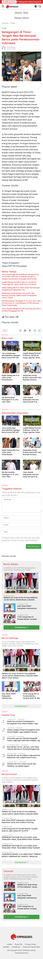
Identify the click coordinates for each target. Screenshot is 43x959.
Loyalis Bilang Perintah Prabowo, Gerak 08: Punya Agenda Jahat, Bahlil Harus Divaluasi (19, 283)
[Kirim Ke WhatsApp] (39, 330)
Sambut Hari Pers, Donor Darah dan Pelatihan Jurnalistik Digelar (21, 765)
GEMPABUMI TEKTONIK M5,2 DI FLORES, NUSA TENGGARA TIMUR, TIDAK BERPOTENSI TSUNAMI (21, 838)
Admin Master (11, 47)
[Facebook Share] (20, 330)
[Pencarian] (39, 6)
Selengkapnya (21, 627)
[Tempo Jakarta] (12, 6)
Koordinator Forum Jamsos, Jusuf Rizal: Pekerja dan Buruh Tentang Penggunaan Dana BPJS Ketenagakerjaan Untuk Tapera (23, 748)
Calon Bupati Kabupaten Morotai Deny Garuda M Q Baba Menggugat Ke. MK (21, 310)
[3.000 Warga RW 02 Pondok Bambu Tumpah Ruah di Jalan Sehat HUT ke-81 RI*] (10, 618)
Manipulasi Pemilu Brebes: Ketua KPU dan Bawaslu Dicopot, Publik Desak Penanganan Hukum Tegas (19, 295)
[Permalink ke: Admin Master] (4, 48)
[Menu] (3, 6)
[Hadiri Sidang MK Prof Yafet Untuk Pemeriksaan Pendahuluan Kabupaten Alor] (11, 368)
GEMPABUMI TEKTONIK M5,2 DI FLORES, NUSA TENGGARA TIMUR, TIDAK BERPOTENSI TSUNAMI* (21, 847)
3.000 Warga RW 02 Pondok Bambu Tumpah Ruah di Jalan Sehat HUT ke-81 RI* (27, 618)
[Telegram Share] (34, 330)
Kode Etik (18, 944)
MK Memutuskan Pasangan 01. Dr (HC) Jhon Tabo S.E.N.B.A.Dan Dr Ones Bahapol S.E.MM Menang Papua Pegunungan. (21, 303)
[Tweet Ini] (25, 330)
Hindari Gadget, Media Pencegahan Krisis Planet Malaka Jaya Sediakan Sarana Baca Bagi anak (23, 731)
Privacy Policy (30, 944)
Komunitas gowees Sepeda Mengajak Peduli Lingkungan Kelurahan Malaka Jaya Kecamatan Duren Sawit (24, 739)
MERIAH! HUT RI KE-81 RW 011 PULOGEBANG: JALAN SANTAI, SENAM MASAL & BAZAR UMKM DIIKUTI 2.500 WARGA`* (21, 599)
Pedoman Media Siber (31, 947)
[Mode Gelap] (36, 6)
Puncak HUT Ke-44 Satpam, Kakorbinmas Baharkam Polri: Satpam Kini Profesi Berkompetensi (23, 756)
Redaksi (6, 947)
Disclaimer (16, 947)
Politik (4, 28)
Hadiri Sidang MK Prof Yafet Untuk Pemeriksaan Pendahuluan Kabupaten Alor (21, 289)
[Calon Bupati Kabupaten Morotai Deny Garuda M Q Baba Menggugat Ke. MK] (32, 390)
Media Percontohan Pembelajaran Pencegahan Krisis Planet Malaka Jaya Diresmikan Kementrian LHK (22, 722)
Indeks (9, 944)
